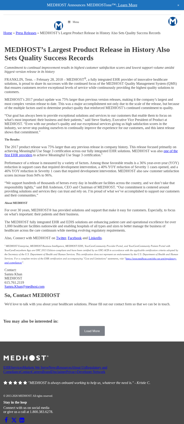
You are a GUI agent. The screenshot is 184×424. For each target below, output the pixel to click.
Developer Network (91, 372)
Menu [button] (76, 22)
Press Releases (26, 33)
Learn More (127, 5)
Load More (92, 331)
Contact (25, 372)
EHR (7, 367)
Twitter (61, 238)
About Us (78, 367)
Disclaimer (58, 372)
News (53, 367)
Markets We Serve (36, 367)
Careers (36, 372)
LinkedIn (95, 238)
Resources (64, 367)
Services (17, 367)
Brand (46, 372)
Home (7, 33)
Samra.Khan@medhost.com (24, 286)
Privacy (71, 372)
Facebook (75, 238)
